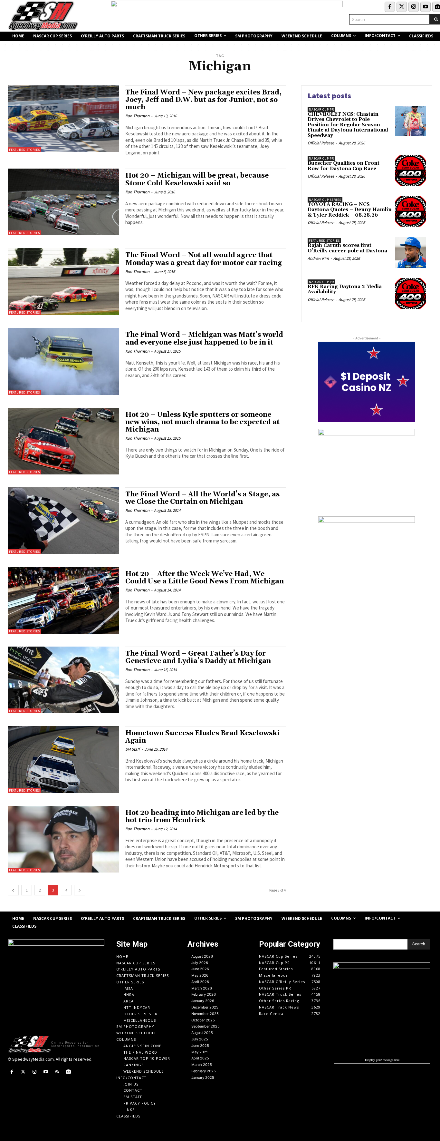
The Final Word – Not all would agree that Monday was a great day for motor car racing (203, 259)
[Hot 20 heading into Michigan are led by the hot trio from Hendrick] (63, 839)
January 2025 (202, 1077)
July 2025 (199, 1039)
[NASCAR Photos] (68, 1072)
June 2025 (200, 1045)
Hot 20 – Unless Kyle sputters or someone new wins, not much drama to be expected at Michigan (202, 422)
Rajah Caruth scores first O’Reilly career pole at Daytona (347, 248)
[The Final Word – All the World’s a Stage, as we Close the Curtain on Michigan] (63, 520)
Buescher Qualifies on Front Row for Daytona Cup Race (343, 166)
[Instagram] (413, 7)
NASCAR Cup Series (325, 200)
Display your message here (382, 1060)
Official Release (321, 143)
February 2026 (203, 994)
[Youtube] (425, 7)
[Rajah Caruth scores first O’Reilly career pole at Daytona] (410, 252)
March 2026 (201, 988)
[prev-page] (13, 890)
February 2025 (203, 1071)
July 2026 (199, 963)
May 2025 (199, 1052)
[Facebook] (390, 7)
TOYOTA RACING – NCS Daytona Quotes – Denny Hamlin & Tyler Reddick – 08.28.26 (350, 209)
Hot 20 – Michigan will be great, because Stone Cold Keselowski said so (197, 179)
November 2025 (205, 1013)
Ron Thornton (137, 116)
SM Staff (132, 749)
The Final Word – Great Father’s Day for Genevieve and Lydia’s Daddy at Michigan (198, 657)
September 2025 (205, 1026)
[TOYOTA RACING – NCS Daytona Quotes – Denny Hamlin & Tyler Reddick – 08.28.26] (410, 211)
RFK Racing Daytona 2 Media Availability (345, 289)
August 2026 (202, 956)
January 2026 (202, 1001)
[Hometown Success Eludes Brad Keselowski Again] (63, 759)
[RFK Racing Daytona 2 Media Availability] (410, 293)
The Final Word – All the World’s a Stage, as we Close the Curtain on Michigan (202, 498)
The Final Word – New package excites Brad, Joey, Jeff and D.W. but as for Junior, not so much (203, 100)
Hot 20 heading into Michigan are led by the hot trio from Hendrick (202, 816)
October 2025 (203, 1020)
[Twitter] (402, 7)
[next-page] (79, 890)
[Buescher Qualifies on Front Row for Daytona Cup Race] (410, 170)
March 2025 (201, 1064)
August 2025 (202, 1032)
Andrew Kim (318, 258)
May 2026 (199, 975)
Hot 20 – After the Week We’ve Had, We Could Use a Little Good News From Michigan (204, 578)
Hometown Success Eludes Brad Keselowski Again (202, 737)
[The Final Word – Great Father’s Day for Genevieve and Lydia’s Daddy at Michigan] (63, 680)
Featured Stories (24, 150)
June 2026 (200, 969)
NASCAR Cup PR (321, 109)
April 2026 (200, 982)
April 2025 (200, 1058)
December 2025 (204, 1007)
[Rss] (57, 1072)
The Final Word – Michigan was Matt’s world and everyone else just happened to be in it (204, 338)
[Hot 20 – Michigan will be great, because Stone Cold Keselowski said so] (63, 202)
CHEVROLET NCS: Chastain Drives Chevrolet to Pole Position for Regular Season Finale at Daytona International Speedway (348, 125)
